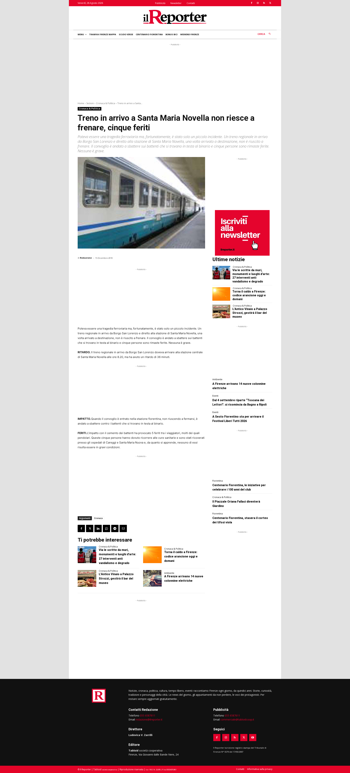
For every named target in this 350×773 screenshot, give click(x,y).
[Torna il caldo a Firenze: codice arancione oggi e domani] (152, 554)
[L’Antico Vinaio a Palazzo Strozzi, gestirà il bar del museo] (87, 578)
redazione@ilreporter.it (149, 719)
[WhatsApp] (106, 528)
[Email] (123, 528)
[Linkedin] (98, 528)
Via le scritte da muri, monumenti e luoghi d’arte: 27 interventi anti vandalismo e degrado (251, 275)
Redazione (86, 257)
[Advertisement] (175, 72)
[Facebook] (251, 3)
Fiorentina (217, 481)
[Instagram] (258, 3)
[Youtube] (252, 737)
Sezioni (90, 103)
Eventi (215, 396)
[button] (265, 34)
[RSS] (264, 3)
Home (81, 103)
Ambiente (169, 573)
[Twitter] (270, 3)
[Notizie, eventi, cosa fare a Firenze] (175, 17)
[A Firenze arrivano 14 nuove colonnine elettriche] (152, 578)
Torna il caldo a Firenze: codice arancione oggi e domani (181, 556)
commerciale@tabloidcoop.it (237, 719)
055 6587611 (147, 715)
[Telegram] (114, 528)
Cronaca (98, 518)
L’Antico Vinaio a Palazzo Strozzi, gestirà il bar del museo (116, 578)
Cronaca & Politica (105, 103)
